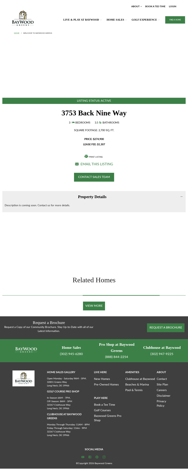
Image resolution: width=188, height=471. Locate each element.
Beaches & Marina (137, 384)
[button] (136, 6)
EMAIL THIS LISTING (96, 164)
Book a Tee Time (104, 404)
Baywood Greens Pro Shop (107, 418)
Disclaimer (163, 395)
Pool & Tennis (134, 390)
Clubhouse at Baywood (140, 379)
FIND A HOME (175, 20)
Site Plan (162, 384)
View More (94, 305)
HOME (16, 33)
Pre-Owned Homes (106, 384)
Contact (162, 379)
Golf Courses (102, 410)
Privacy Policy (161, 403)
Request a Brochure (166, 327)
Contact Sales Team (94, 177)
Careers (162, 390)
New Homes (102, 379)
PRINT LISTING (96, 157)
